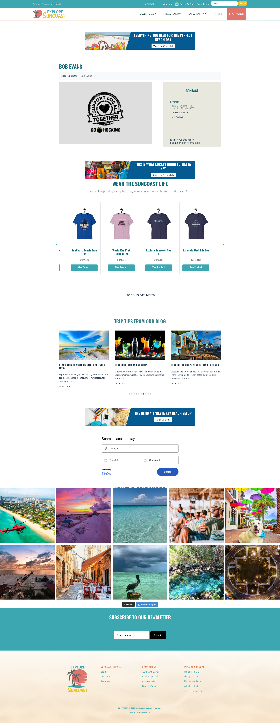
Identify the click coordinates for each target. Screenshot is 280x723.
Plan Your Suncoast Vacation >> (47, 4)
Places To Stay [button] (195, 13)
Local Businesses (194, 691)
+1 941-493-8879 (180, 112)
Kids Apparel (150, 676)
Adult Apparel (150, 671)
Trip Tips (218, 13)
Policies (105, 681)
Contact (149, 4)
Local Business (69, 75)
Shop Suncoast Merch (140, 295)
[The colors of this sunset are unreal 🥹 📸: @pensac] (83, 515)
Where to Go (191, 671)
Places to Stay (192, 681)
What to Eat (191, 686)
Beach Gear (149, 686)
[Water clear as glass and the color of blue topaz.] (196, 572)
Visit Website (178, 117)
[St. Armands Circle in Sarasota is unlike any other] (252, 572)
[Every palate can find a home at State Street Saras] (83, 572)
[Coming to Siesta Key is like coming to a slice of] (196, 515)
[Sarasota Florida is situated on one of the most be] (27, 515)
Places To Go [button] (146, 13)
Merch (236, 13)
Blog (103, 671)
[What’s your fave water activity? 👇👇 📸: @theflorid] (140, 515)
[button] (223, 244)
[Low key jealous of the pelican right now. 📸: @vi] (140, 572)
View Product (84, 268)
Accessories (149, 681)
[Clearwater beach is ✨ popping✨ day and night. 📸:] (27, 572)
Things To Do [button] (171, 13)
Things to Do (192, 676)
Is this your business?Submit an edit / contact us (185, 141)
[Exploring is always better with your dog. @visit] (252, 515)
